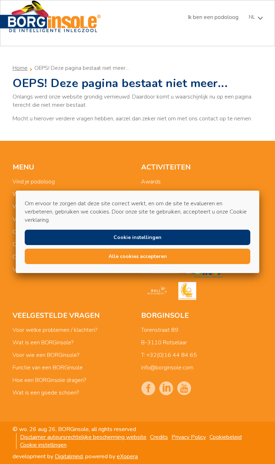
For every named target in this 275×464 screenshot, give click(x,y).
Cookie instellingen (43, 445)
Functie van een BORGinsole (48, 368)
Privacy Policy (189, 437)
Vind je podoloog (34, 182)
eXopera (127, 456)
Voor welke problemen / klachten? (55, 330)
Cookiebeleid (225, 437)
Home (20, 68)
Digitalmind (69, 456)
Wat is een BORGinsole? (43, 342)
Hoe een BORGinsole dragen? (49, 380)
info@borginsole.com (167, 368)
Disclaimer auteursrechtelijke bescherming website (83, 437)
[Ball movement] (157, 291)
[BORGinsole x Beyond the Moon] (187, 291)
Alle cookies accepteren (137, 256)
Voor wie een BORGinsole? (46, 355)
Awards (151, 182)
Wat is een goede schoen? (46, 393)
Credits (159, 437)
